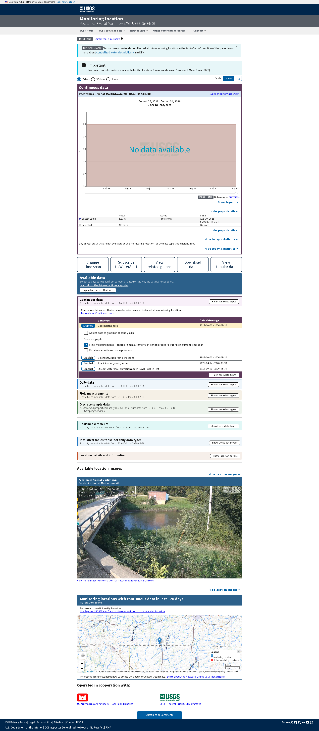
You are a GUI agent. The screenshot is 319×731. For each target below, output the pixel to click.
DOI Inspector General (58, 727)
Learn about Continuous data (97, 313)
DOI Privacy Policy (16, 722)
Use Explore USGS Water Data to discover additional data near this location (122, 611)
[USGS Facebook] (296, 723)
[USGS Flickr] (304, 723)
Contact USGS (74, 722)
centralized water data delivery (115, 52)
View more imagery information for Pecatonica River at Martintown (115, 580)
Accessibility (44, 722)
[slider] (236, 193)
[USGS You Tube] (308, 723)
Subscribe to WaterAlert (224, 93)
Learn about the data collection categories (104, 285)
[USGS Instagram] (312, 723)
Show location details (225, 455)
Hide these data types (224, 301)
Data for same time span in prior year (111, 350)
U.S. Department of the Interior (24, 727)
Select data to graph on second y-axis (111, 333)
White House (80, 727)
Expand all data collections (98, 290)
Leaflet (90, 671)
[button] (160, 640)
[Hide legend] (238, 651)
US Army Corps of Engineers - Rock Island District (105, 703)
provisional (234, 197)
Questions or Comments (159, 714)
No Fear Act (97, 727)
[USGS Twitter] (292, 723)
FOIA (108, 727)
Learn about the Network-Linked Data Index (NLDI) (196, 676)
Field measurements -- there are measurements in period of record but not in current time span (146, 345)
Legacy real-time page (107, 39)
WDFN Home (86, 30)
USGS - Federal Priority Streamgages (180, 703)
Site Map (59, 722)
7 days (86, 79)
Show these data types (223, 384)
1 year (115, 79)
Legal (32, 722)
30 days (100, 79)
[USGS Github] (300, 723)
